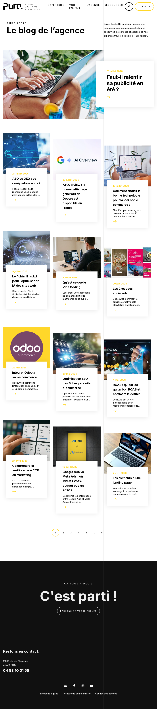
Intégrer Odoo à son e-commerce (24, 375)
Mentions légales (49, 693)
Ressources (114, 5)
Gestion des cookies (106, 693)
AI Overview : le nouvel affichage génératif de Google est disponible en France (75, 196)
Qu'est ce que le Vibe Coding (74, 285)
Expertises (56, 5)
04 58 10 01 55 (16, 670)
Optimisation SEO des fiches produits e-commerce (76, 383)
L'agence (93, 5)
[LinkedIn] (65, 686)
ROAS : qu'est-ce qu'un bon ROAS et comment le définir (126, 389)
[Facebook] (74, 686)
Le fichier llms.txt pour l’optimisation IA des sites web (25, 281)
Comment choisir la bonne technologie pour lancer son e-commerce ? (126, 198)
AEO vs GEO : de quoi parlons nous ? (26, 181)
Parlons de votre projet (78, 611)
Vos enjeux (74, 6)
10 (101, 532)
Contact (144, 6)
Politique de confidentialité (77, 693)
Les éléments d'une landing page (127, 480)
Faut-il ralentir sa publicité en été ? (125, 83)
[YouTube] (92, 686)
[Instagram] (83, 686)
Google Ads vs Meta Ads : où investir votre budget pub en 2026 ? (73, 481)
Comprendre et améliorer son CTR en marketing (25, 470)
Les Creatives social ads (123, 291)
